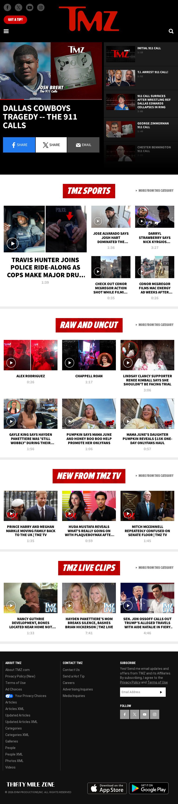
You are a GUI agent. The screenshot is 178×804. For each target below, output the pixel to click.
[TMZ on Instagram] (40, 7)
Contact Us (71, 670)
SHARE (54, 144)
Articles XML (14, 709)
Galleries (11, 741)
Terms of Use (15, 683)
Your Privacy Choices (30, 696)
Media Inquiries (74, 696)
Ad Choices (13, 689)
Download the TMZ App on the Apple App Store (107, 788)
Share (22, 144)
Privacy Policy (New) (20, 676)
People (10, 748)
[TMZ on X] (18, 7)
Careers (69, 683)
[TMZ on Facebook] (7, 7)
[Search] (171, 31)
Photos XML (14, 761)
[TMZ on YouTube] (144, 714)
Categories (13, 728)
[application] (51, 71)
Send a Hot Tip (74, 676)
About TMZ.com (17, 670)
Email (86, 144)
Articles (11, 702)
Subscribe (161, 692)
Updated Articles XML (21, 722)
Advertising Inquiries (78, 689)
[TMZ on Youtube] (29, 7)
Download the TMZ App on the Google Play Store (148, 788)
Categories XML (17, 735)
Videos (10, 767)
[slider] (51, 99)
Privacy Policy (130, 682)
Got (15, 19)
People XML (14, 754)
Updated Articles (17, 715)
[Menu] (6, 31)
